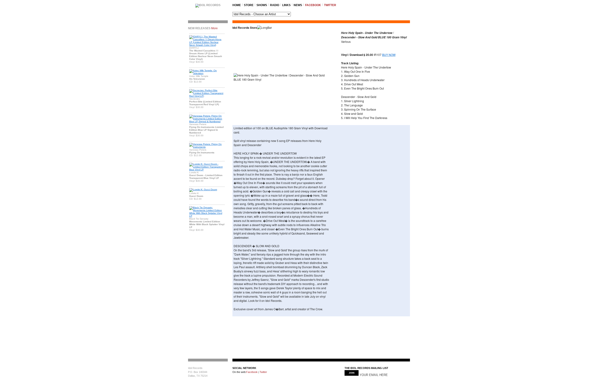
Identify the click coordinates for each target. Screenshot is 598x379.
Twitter (263, 372)
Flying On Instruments (201, 152)
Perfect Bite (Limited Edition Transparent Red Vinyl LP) (205, 103)
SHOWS (261, 5)
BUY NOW (388, 55)
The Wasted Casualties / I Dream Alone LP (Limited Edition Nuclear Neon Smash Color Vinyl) (205, 54)
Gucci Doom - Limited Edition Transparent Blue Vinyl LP (205, 176)
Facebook (252, 372)
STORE (248, 5)
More (214, 28)
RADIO (274, 5)
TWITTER (330, 5)
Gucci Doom (196, 196)
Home (236, 5)
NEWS (298, 5)
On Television (197, 79)
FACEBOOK (313, 5)
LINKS (286, 5)
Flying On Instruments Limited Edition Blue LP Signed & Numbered (206, 130)
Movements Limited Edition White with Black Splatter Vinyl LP (206, 224)
